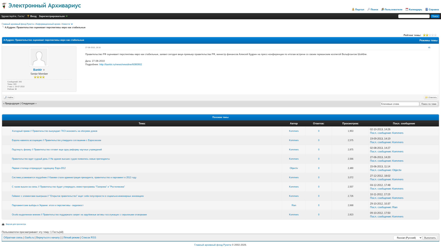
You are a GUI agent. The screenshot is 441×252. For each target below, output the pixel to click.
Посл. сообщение (380, 132)
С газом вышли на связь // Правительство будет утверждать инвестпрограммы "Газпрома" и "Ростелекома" (68, 186)
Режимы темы (428, 40)
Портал (359, 9)
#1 (429, 47)
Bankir (37, 69)
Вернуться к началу (48, 237)
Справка (434, 9)
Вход (33, 16)
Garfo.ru (29, 237)
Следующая (28, 103)
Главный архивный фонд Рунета (18, 24)
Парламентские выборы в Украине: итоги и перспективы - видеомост (48, 205)
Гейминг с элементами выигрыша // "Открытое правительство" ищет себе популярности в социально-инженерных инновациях (78, 196)
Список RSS (88, 237)
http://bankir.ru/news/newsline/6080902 (120, 64)
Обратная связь (13, 237)
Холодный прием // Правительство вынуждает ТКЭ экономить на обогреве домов (54, 131)
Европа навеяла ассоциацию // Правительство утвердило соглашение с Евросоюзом (56, 140)
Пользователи (393, 9)
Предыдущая (12, 103)
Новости (66, 24)
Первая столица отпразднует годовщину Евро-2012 (39, 168)
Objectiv (294, 168)
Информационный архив (47, 24)
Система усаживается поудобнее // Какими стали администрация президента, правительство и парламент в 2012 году (74, 177)
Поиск (374, 9)
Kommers (294, 131)
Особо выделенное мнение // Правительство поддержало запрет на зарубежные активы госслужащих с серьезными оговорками (79, 214)
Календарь (415, 9)
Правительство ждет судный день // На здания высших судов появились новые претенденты (61, 159)
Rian (294, 205)
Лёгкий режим (71, 237)
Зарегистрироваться (52, 16)
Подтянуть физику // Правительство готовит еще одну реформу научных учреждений (57, 149)
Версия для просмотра (16, 224)
